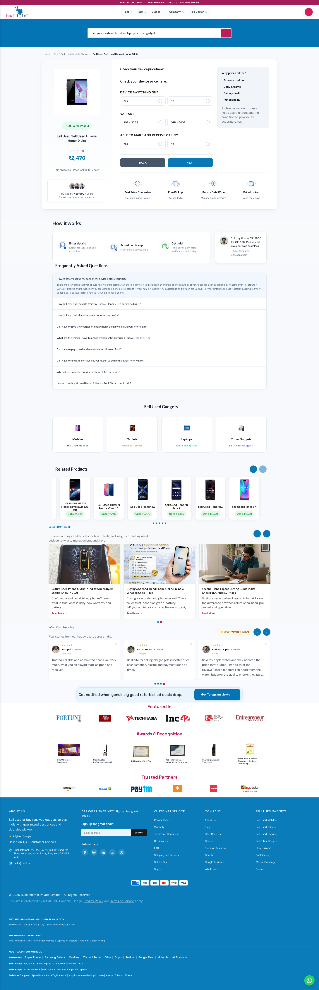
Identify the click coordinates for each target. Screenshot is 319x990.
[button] (253, 469)
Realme (130, 957)
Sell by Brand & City (33, 924)
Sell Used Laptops (266, 834)
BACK (143, 162)
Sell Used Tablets (266, 826)
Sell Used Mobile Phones (75, 54)
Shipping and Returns (166, 855)
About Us (210, 819)
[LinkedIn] (103, 852)
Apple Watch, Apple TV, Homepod (49, 975)
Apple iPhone (33, 957)
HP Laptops (81, 969)
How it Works (263, 848)
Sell (56, 54)
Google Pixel (145, 957)
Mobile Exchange (266, 862)
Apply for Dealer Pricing (92, 940)
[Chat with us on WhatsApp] (309, 980)
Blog (207, 826)
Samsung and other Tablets (51, 963)
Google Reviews (214, 862)
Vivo (108, 957)
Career (209, 841)
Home (47, 54)
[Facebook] (84, 852)
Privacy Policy (162, 819)
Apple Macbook (32, 969)
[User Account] (309, 12)
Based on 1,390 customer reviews (32, 842)
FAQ (156, 848)
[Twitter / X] (121, 852)
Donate (260, 869)
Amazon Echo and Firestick (119, 975)
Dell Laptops (48, 969)
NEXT (190, 162)
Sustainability (263, 855)
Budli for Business (215, 848)
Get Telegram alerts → (217, 694)
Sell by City (160, 862)
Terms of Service (122, 901)
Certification (161, 841)
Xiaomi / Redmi (92, 957)
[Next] (266, 533)
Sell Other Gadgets (266, 841)
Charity (209, 855)
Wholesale (211, 869)
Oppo (118, 957)
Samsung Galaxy (55, 957)
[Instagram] (94, 852)
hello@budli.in (22, 863)
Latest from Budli (60, 526)
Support (158, 869)
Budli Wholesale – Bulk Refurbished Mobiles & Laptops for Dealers (43, 940)
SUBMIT (139, 832)
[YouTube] (112, 852)
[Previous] (257, 533)
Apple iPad (29, 963)
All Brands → (180, 957)
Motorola (162, 957)
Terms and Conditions (166, 834)
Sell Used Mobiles (266, 819)
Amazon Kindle (75, 963)
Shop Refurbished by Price (61, 924)
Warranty (159, 826)
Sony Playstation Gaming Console (86, 975)
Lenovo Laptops (65, 969)
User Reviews (213, 834)
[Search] (226, 33)
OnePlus (74, 957)
